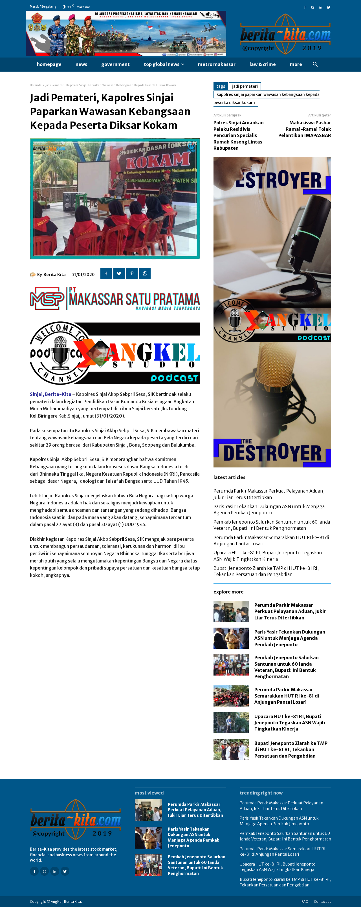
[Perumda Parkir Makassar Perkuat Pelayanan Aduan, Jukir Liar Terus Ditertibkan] (231, 611)
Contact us (322, 901)
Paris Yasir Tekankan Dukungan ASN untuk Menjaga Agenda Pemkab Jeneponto (289, 638)
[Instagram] (312, 6)
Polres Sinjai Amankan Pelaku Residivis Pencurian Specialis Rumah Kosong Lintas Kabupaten (238, 135)
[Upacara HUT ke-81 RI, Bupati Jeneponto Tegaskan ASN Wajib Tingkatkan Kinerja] (231, 722)
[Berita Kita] (33, 274)
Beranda (36, 85)
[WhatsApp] (145, 273)
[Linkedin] (320, 6)
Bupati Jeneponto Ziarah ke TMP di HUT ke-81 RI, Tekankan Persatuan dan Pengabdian (290, 749)
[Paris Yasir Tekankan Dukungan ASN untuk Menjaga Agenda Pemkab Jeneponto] (231, 638)
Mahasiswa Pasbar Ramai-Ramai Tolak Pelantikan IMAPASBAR (304, 129)
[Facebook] (304, 6)
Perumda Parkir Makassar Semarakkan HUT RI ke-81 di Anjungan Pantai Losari (286, 696)
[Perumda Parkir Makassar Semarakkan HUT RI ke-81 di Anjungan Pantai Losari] (231, 696)
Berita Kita (54, 274)
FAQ (304, 901)
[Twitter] (328, 6)
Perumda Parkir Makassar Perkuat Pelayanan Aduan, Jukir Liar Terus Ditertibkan (290, 611)
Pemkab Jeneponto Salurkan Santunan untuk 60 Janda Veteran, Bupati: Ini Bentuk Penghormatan (196, 865)
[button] (315, 64)
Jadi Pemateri (245, 86)
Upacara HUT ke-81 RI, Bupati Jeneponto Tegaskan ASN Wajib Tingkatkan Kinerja (289, 723)
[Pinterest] (132, 273)
